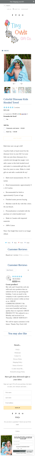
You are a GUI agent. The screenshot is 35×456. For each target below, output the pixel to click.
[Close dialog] (33, 436)
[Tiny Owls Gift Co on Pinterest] (16, 15)
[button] (9, 107)
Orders (17, 431)
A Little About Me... (18, 368)
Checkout (24, 9)
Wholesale (17, 353)
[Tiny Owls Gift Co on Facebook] (12, 15)
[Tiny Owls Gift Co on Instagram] (19, 15)
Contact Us (17, 356)
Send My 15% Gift (23, 451)
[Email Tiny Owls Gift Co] (22, 15)
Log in (9, 9)
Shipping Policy (17, 362)
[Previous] (14, 83)
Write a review (24, 255)
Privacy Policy (17, 359)
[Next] (21, 83)
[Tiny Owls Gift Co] (18, 32)
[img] (17, 276)
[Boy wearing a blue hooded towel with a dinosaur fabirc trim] (17, 67)
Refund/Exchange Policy (17, 372)
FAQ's (17, 349)
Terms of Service (17, 365)
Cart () (17, 9)
